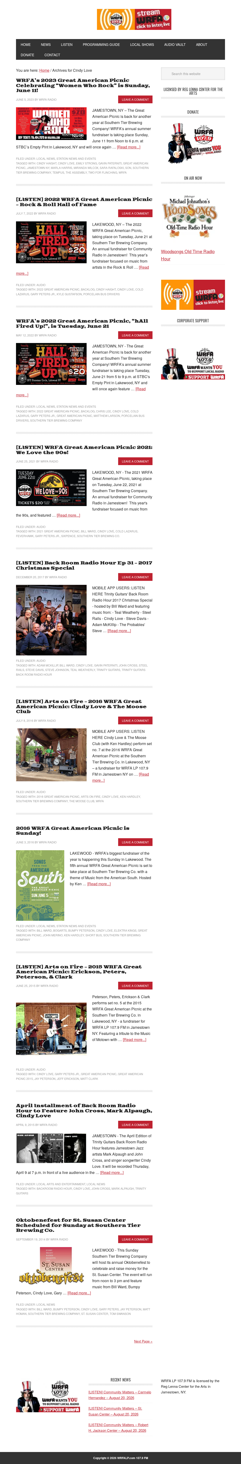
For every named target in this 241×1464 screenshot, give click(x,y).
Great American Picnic (74, 416)
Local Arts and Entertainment (60, 1184)
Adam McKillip (47, 665)
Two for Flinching (102, 172)
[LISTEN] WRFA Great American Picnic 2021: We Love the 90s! (84, 450)
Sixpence (68, 536)
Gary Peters (109, 1309)
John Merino (53, 935)
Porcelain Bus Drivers (101, 294)
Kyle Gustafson (69, 294)
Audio (40, 285)
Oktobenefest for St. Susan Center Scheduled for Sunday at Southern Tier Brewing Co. (78, 1225)
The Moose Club (81, 801)
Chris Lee (103, 411)
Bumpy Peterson (81, 930)
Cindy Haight (46, 163)
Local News (45, 158)
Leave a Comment (135, 99)
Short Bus (93, 935)
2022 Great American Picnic (58, 289)
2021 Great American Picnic (58, 531)
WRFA (123, 172)
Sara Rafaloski (112, 168)
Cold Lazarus (126, 531)
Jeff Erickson (68, 1079)
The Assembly (76, 172)
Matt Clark (89, 1079)
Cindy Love (66, 163)
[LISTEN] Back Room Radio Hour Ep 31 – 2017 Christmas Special (84, 565)
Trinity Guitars (108, 670)
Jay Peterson (45, 1079)
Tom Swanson (120, 1314)
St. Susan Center (94, 1314)
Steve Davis (35, 670)
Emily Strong (86, 163)
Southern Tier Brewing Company (56, 420)
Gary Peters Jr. (43, 294)
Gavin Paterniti (110, 163)
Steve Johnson (57, 670)
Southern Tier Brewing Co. (98, 536)
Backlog (88, 289)
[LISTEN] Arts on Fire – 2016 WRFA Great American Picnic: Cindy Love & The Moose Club (81, 706)
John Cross (128, 665)
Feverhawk (25, 536)
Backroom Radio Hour (54, 1188)
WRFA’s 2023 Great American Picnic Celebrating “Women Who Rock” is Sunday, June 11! (83, 85)
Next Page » (143, 1341)
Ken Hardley (130, 796)
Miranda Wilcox (86, 168)
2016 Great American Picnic (58, 796)
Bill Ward (88, 531)
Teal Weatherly (82, 670)
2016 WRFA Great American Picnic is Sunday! (72, 831)
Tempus (58, 172)
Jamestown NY (38, 168)
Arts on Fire (90, 796)
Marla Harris (61, 168)
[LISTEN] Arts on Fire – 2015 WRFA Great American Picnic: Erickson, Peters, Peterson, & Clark (79, 972)
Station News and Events (76, 158)
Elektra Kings (125, 930)
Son (128, 168)
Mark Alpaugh (123, 1188)
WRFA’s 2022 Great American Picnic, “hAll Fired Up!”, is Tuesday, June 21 (82, 324)
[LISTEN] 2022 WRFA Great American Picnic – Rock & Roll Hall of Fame (84, 202)
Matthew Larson (107, 416)
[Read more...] (128, 147)
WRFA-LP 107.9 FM (48, 18)
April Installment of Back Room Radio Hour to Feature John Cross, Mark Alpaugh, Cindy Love (84, 1111)
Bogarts (60, 930)
